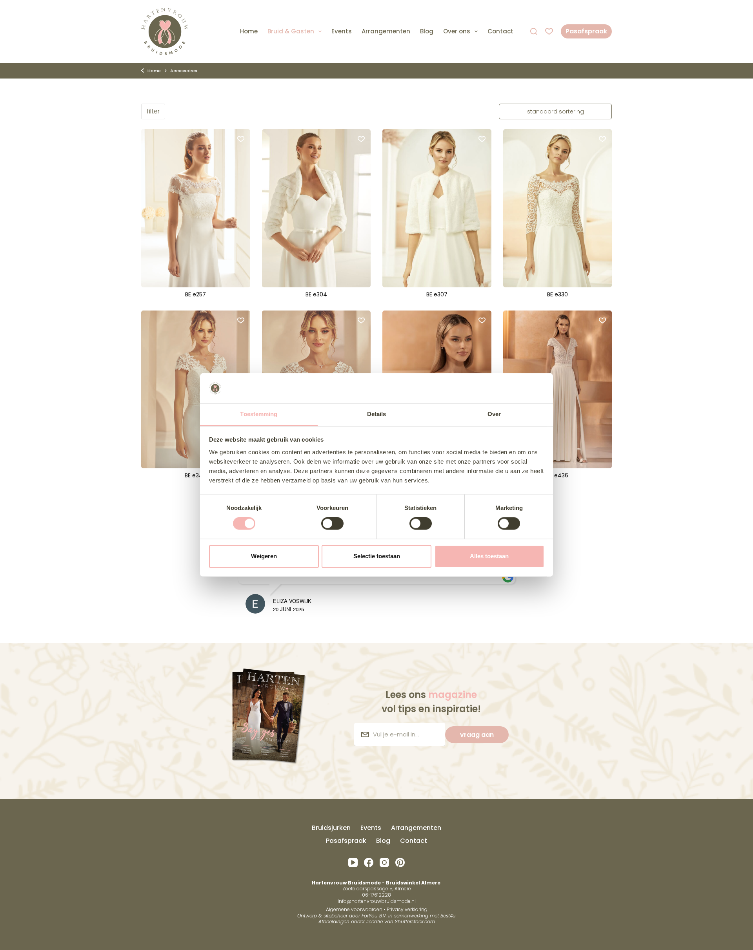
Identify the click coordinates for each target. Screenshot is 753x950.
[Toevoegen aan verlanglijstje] (241, 138)
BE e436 (557, 475)
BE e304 (316, 294)
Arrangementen (386, 31)
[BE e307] (436, 208)
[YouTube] (353, 862)
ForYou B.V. (374, 915)
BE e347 (195, 475)
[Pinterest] (400, 862)
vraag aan (477, 734)
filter (153, 111)
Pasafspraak (586, 31)
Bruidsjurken (331, 828)
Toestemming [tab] (258, 414)
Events (341, 31)
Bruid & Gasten (290, 31)
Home (249, 31)
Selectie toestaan (376, 556)
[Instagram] (384, 862)
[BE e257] (195, 208)
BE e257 (195, 294)
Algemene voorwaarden (354, 909)
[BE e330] (557, 208)
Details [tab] (376, 414)
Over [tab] (494, 414)
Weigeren (264, 556)
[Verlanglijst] (549, 31)
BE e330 (557, 294)
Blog (426, 31)
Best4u (448, 915)
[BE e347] (195, 389)
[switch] (332, 523)
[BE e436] (557, 389)
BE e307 (436, 294)
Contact (500, 31)
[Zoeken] (533, 31)
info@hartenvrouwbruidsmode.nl (377, 901)
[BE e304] (316, 208)
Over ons (456, 31)
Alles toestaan (489, 556)
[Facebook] (368, 862)
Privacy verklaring (407, 909)
